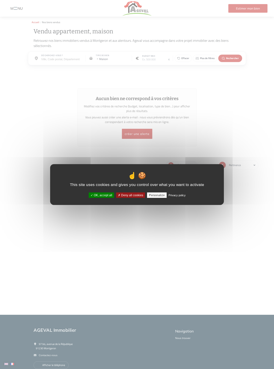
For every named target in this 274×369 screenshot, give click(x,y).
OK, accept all (102, 195)
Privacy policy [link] (177, 195)
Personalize (157, 195)
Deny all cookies (131, 195)
